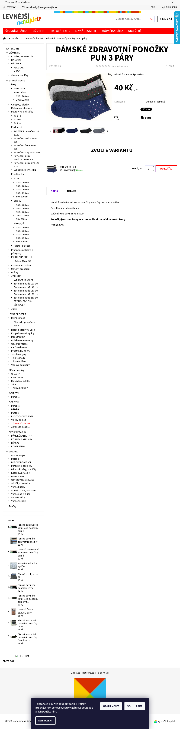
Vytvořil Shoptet (166, 721)
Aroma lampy (18, 455)
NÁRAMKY (16, 60)
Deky (14, 84)
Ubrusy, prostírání (20, 269)
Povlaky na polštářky (22, 112)
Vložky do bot (18, 420)
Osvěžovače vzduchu (22, 480)
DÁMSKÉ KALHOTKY (21, 436)
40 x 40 (17, 116)
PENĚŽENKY (17, 377)
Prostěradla (17, 174)
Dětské (15, 409)
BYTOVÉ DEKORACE (21, 462)
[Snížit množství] (154, 170)
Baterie (15, 459)
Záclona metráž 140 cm (26, 287)
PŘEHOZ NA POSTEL (21, 257)
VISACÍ (17, 71)
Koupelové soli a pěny (22, 333)
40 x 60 (17, 119)
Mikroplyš (19, 223)
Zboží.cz (75, 673)
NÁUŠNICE (16, 63)
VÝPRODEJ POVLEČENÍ (25, 170)
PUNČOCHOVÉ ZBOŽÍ (22, 416)
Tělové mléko (18, 361)
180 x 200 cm (22, 189)
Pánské (15, 413)
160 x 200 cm (22, 186)
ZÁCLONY (16, 276)
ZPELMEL (13, 451)
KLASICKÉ (19, 67)
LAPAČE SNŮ (17, 476)
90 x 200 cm (22, 196)
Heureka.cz (88, 673)
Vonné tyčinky (18, 501)
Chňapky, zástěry (20, 105)
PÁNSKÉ (15, 443)
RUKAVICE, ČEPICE (20, 381)
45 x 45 (17, 123)
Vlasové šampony (20, 365)
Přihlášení (171, 7)
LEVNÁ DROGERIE (86, 31)
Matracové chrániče (21, 108)
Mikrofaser (19, 88)
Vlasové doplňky (19, 75)
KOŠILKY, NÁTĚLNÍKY (21, 439)
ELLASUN (170, 66)
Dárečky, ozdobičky (21, 466)
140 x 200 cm (22, 182)
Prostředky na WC (20, 351)
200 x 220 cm (22, 100)
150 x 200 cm (22, 96)
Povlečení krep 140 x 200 (27, 152)
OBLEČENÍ (134, 31)
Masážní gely (18, 337)
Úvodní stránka (16, 31)
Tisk (116, 119)
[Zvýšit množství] (154, 167)
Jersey (17, 201)
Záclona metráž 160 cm (26, 291)
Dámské (15, 397)
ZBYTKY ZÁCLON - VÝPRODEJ (23, 303)
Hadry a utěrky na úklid (23, 330)
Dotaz (148, 118)
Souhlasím (134, 706)
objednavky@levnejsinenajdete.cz (42, 7)
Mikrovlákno (20, 92)
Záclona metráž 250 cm (26, 298)
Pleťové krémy (19, 347)
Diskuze (71, 191)
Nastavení (45, 721)
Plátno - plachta (22, 246)
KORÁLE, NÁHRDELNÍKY (23, 56)
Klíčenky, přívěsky (20, 473)
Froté (17, 178)
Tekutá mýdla (18, 358)
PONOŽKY (14, 402)
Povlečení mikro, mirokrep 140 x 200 (23, 157)
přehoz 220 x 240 (22, 261)
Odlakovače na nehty (22, 340)
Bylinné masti (18, 318)
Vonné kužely (18, 487)
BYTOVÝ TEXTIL (60, 31)
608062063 (11, 7)
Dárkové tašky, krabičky (24, 469)
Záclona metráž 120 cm (26, 284)
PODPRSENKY (18, 446)
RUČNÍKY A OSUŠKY (21, 265)
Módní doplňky (112, 31)
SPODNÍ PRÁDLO (17, 432)
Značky (13, 506)
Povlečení (16, 127)
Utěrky (14, 272)
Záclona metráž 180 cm (26, 294)
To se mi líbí (103, 673)
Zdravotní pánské (20, 427)
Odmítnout (111, 706)
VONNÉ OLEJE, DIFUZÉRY (23, 490)
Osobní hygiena (19, 344)
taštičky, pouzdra (20, 483)
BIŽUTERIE (39, 31)
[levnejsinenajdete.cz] (46, 19)
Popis (54, 191)
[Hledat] (152, 19)
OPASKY (15, 374)
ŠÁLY (13, 384)
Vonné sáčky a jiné (20, 494)
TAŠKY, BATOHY (19, 388)
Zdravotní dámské (155, 102)
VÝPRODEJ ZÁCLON (24, 280)
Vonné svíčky (18, 497)
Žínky (14, 309)
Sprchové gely (19, 354)
